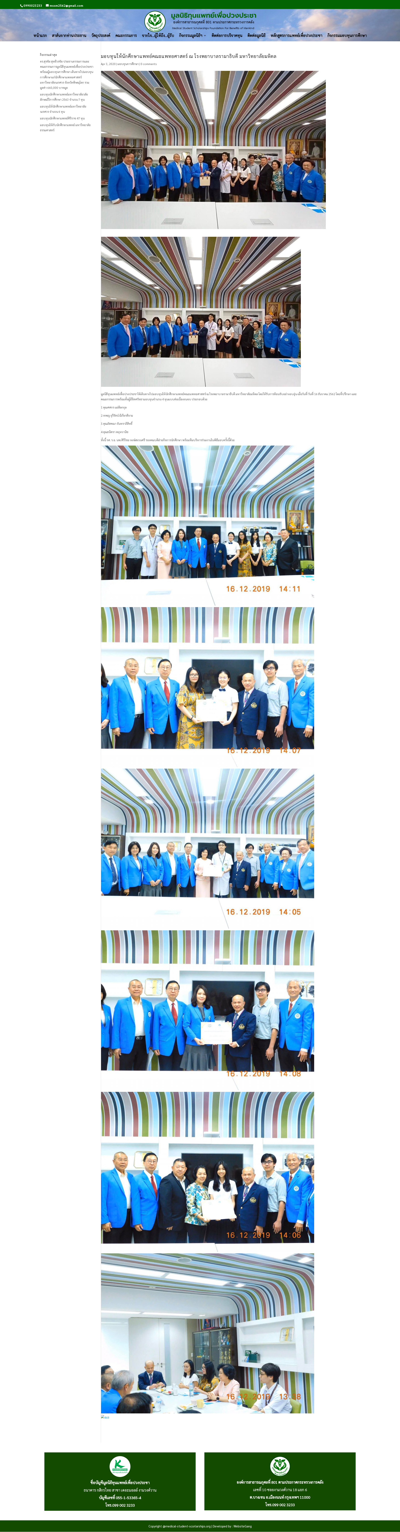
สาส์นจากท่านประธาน (69, 36)
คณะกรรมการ (126, 36)
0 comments (149, 64)
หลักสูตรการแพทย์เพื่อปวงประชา (296, 36)
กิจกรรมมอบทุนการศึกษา (347, 36)
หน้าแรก (40, 36)
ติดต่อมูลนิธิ (256, 36)
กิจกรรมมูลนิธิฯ (190, 36)
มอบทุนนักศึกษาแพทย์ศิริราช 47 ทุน (62, 118)
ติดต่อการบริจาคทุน (227, 36)
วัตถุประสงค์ (100, 36)
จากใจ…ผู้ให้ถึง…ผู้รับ (158, 36)
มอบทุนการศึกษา (128, 64)
